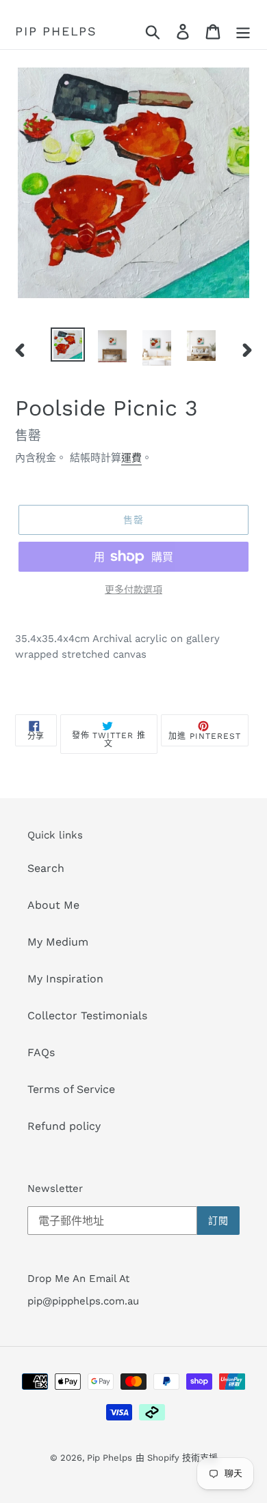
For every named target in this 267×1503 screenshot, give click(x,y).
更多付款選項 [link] (133, 589)
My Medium (57, 941)
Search (45, 868)
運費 (131, 458)
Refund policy (64, 1126)
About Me (53, 905)
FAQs (41, 1052)
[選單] (243, 31)
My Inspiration (65, 978)
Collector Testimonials (87, 1015)
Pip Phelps (56, 31)
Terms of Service (71, 1089)
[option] (68, 344)
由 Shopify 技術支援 (177, 1458)
